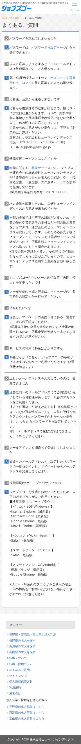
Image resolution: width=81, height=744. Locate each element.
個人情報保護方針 (21, 681)
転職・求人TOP (11, 18)
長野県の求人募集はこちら (26, 706)
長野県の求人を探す (22, 640)
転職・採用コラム (21, 664)
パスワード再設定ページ (49, 47)
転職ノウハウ (18, 658)
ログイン (28, 83)
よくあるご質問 (19, 670)
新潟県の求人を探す (22, 646)
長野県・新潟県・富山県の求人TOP (32, 634)
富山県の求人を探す (22, 652)
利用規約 (15, 687)
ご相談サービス (39, 168)
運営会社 (15, 693)
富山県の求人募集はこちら (26, 718)
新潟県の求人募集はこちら (26, 712)
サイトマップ (18, 675)
